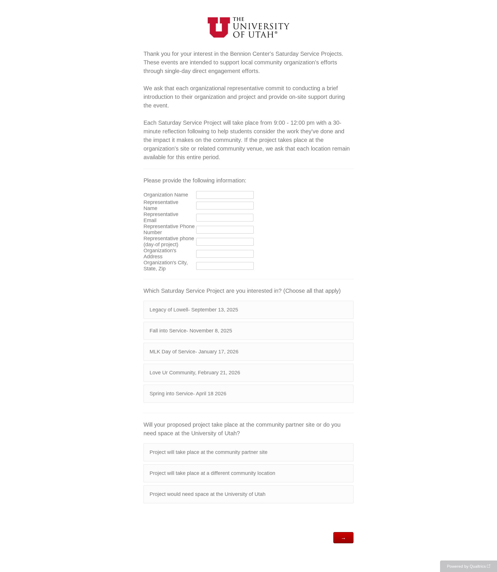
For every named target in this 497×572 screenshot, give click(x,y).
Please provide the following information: (195, 180)
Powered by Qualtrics (466, 566)
